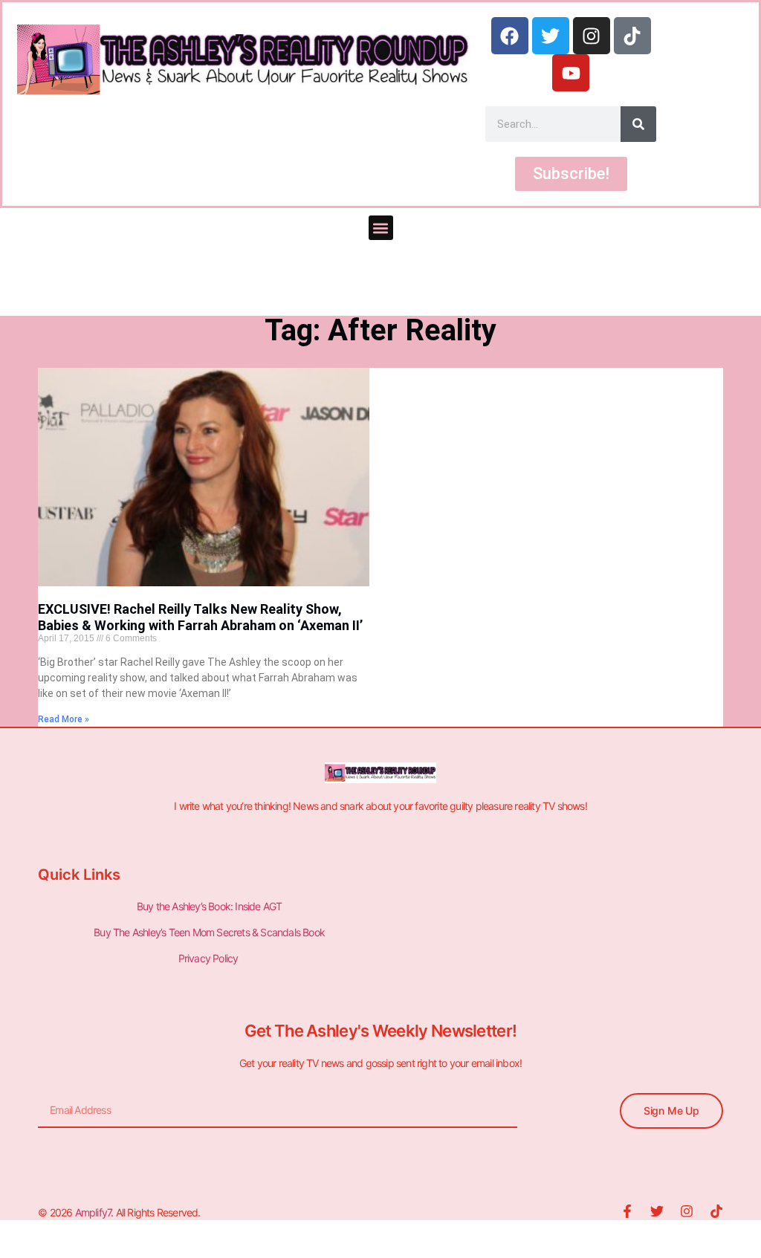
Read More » (63, 719)
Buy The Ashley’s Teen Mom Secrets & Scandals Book (209, 932)
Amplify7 (93, 1212)
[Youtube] (570, 72)
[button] (381, 227)
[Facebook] (509, 35)
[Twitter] (550, 35)
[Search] (638, 124)
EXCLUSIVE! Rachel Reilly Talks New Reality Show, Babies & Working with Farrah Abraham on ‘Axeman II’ (200, 617)
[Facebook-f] (627, 1211)
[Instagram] (591, 35)
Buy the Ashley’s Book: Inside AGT (209, 906)
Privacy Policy (209, 958)
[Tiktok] (632, 35)
